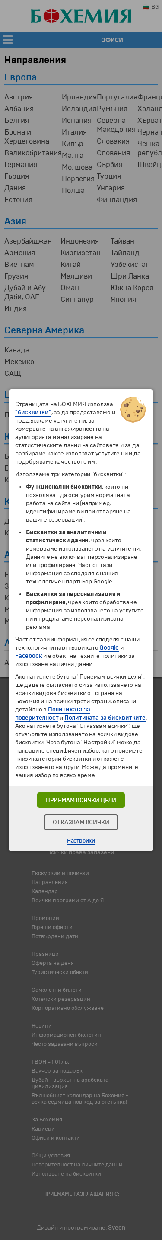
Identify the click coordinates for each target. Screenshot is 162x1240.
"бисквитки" (33, 412)
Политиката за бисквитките (105, 717)
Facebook (28, 656)
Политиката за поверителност (52, 713)
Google (109, 647)
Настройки (81, 840)
